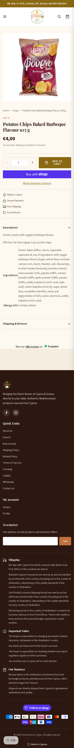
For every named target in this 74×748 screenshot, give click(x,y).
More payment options (37, 183)
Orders (7, 507)
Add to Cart (57, 162)
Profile (6, 513)
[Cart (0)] (67, 16)
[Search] (59, 16)
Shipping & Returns (15, 324)
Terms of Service (12, 463)
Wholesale (8, 482)
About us (7, 431)
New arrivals (9, 444)
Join (65, 541)
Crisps (15, 110)
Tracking (7, 469)
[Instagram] (15, 412)
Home (6, 110)
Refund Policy (10, 456)
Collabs (7, 476)
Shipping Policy (11, 450)
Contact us (8, 488)
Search (6, 437)
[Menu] (14, 16)
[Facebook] (6, 412)
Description (10, 228)
